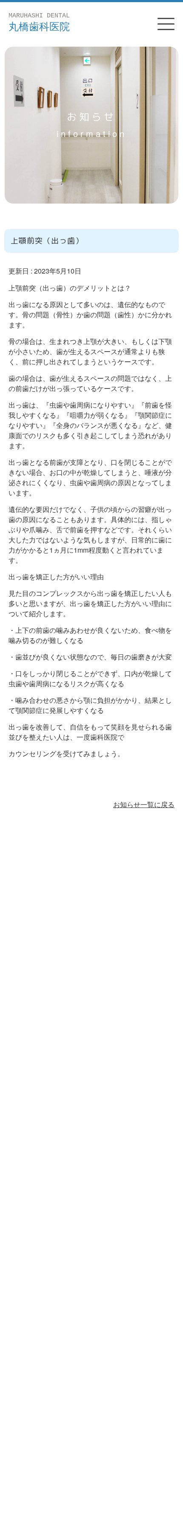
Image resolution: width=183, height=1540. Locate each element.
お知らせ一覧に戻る (143, 804)
